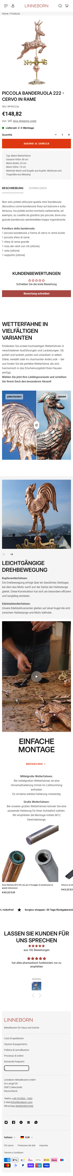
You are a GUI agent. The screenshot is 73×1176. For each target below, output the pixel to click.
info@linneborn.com (21, 1102)
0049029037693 (24, 1106)
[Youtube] (21, 1122)
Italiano (8, 1137)
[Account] (13, 6)
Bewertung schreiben (37, 293)
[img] (36, 946)
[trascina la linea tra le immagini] (36, 425)
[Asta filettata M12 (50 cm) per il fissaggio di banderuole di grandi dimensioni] (30, 853)
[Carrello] (66, 6)
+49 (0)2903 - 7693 (22, 1098)
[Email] (28, 1122)
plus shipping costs (24, 121)
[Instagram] (6, 1122)
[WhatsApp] (36, 1122)
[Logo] (36, 6)
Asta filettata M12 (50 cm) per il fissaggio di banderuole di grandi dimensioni (27, 886)
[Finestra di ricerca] (60, 6)
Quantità (7, 134)
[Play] (36, 676)
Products (15, 13)
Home (5, 13)
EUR (27, 1137)
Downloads (38, 188)
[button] (34, 995)
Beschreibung (12, 188)
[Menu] (6, 6)
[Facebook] (13, 1122)
